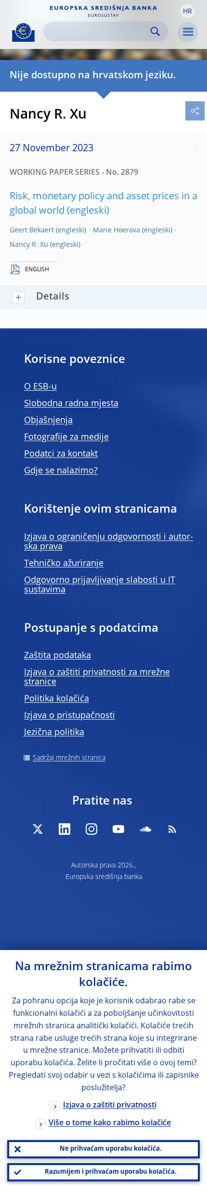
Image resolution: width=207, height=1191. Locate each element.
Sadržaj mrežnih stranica (69, 758)
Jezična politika (54, 732)
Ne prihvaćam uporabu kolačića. (111, 1149)
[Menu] (188, 32)
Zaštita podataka (57, 655)
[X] (37, 829)
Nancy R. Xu (29, 244)
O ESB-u (40, 387)
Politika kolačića (56, 699)
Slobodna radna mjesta (71, 403)
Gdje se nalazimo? (61, 471)
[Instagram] (91, 829)
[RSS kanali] (172, 829)
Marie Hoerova (116, 230)
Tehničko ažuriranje (64, 563)
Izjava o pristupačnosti (69, 715)
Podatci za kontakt (61, 454)
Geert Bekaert (32, 230)
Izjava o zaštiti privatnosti (109, 1105)
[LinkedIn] (64, 829)
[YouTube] (118, 829)
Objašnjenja (48, 420)
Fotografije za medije (66, 437)
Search (155, 31)
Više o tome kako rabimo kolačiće (110, 1123)
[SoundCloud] (145, 829)
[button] (187, 11)
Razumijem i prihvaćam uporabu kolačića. (111, 1172)
